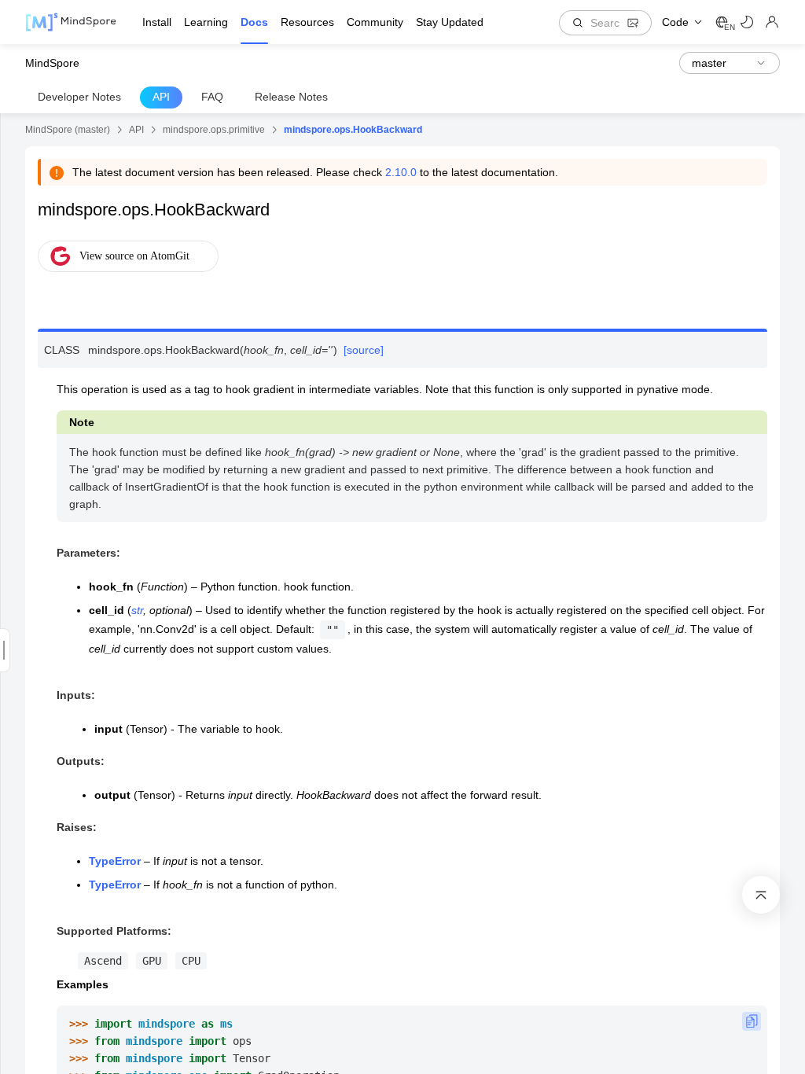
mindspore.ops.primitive (214, 129)
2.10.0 (401, 172)
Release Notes (291, 96)
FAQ (212, 96)
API (161, 96)
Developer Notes (79, 96)
